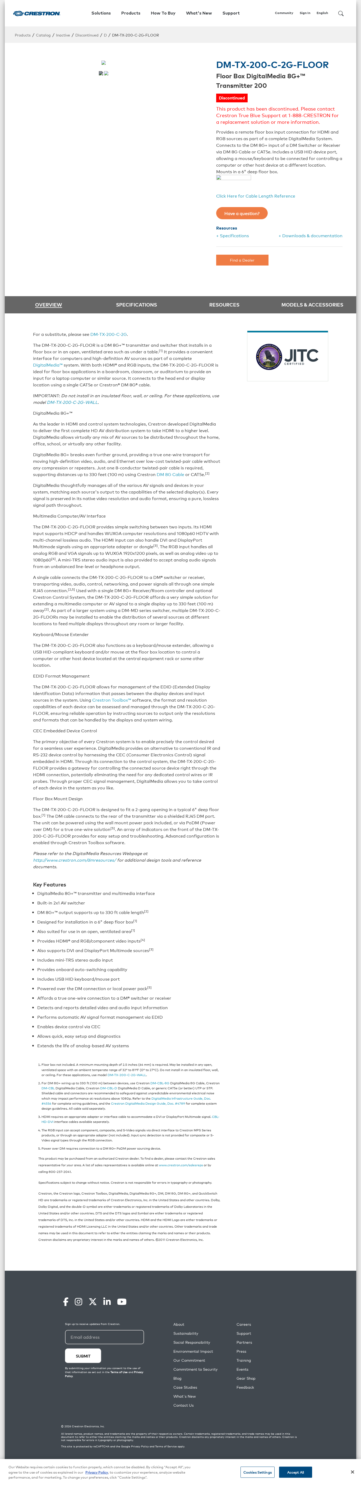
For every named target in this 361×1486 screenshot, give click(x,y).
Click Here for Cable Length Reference (255, 196)
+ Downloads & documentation (311, 235)
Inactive (63, 34)
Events (242, 1369)
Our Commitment (189, 1360)
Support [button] (231, 13)
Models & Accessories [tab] (312, 304)
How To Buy (163, 13)
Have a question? (242, 213)
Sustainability (185, 1333)
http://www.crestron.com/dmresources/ (74, 860)
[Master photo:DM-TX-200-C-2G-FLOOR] (101, 73)
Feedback (245, 1387)
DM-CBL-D (108, 1088)
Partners (244, 1342)
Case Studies (185, 1387)
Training (244, 1360)
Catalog (43, 34)
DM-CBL (48, 1088)
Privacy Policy (140, 1446)
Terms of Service (166, 1446)
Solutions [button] (101, 13)
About (178, 1324)
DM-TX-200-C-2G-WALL (72, 402)
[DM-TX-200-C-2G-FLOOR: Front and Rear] (106, 73)
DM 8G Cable (170, 474)
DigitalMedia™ (48, 365)
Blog (177, 1378)
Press (241, 1351)
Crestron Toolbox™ (111, 700)
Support (244, 1333)
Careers (244, 1324)
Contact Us (183, 1405)
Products (23, 34)
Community (284, 13)
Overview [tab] (48, 305)
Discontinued (87, 34)
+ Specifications (232, 235)
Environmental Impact (193, 1351)
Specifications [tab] (136, 304)
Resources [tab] (224, 304)
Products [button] (130, 13)
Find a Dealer (242, 259)
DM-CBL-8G (159, 1083)
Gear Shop (246, 1378)
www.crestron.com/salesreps (181, 1165)
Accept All (295, 1472)
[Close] (352, 1472)
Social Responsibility (191, 1342)
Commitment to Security (195, 1369)
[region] (180, 1472)
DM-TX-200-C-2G (108, 334)
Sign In (305, 13)
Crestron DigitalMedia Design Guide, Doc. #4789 (148, 1103)
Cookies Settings (257, 1472)
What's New (199, 13)
